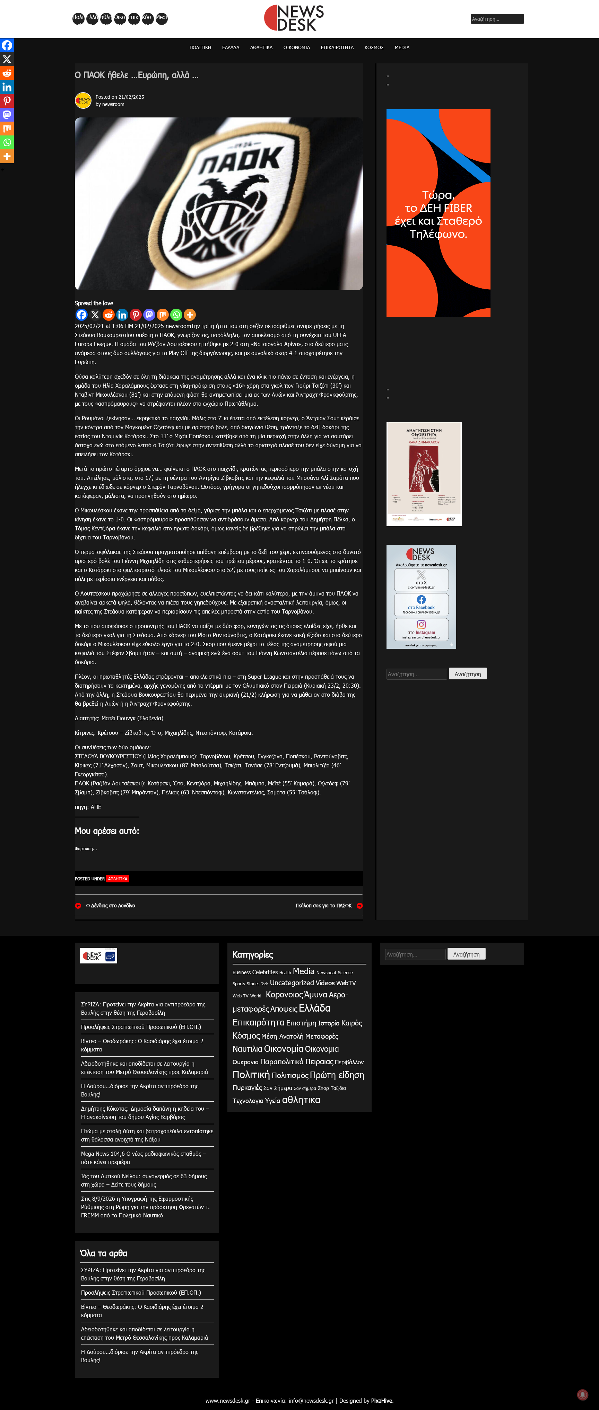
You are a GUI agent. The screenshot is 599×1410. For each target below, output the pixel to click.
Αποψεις (283, 1008)
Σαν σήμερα (305, 1088)
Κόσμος (146, 19)
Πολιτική (78, 19)
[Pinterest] (136, 315)
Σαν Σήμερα (277, 1087)
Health (285, 972)
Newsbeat (326, 972)
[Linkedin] (122, 315)
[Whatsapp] (176, 315)
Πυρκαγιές (247, 1087)
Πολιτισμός (290, 1074)
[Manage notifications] (582, 1394)
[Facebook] (82, 315)
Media (161, 19)
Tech (264, 983)
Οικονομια (322, 1048)
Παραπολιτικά (282, 1061)
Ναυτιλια (247, 1048)
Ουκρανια (246, 1062)
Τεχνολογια (248, 1100)
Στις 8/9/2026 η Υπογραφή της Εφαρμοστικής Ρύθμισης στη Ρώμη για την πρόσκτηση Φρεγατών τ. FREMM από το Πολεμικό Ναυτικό (145, 1207)
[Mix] (163, 315)
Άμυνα (315, 993)
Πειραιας (319, 1061)
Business (242, 972)
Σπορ (323, 1088)
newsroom (113, 104)
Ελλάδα (92, 19)
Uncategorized (292, 982)
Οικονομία (119, 19)
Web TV (241, 995)
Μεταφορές (321, 1035)
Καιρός (351, 1022)
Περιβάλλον (349, 1062)
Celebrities (265, 972)
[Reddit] (109, 315)
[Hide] (3, 170)
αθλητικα (106, 19)
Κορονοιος (283, 993)
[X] (95, 315)
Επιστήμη (301, 1022)
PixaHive (381, 1400)
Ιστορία (329, 1022)
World (255, 995)
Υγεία (272, 1100)
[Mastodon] (149, 315)
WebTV (346, 983)
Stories (253, 983)
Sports (239, 983)
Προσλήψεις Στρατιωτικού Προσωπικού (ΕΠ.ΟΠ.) (141, 1026)
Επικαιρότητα (133, 19)
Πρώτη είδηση (337, 1074)
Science (345, 972)
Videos (325, 982)
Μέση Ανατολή (282, 1035)
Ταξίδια (338, 1088)
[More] (190, 315)
